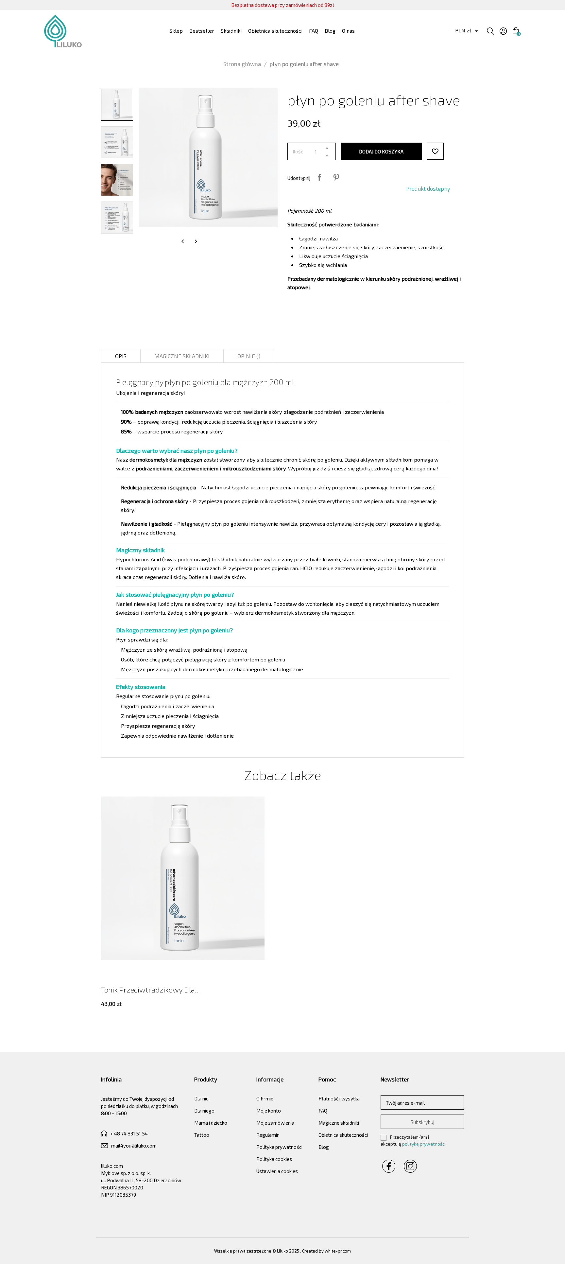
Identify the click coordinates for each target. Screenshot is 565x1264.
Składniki (231, 30)
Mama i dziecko (210, 1123)
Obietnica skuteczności (275, 30)
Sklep (176, 30)
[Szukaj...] (490, 31)
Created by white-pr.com (326, 1251)
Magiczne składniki (338, 1123)
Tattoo (201, 1135)
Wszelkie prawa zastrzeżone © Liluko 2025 (257, 1251)
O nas (348, 30)
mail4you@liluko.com (134, 1146)
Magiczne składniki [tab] (182, 356)
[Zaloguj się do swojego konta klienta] (503, 31)
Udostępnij (319, 177)
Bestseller (201, 30)
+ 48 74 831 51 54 (129, 1133)
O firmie (264, 1098)
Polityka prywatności (279, 1147)
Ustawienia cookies (277, 1171)
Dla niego (204, 1111)
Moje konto (268, 1111)
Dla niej (202, 1098)
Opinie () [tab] (248, 356)
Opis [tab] (121, 356)
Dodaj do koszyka (381, 151)
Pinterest (336, 177)
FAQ (313, 30)
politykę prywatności (424, 1144)
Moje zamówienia (275, 1123)
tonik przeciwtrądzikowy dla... (150, 989)
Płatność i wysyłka (339, 1098)
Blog (330, 30)
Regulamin (268, 1135)
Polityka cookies (274, 1159)
